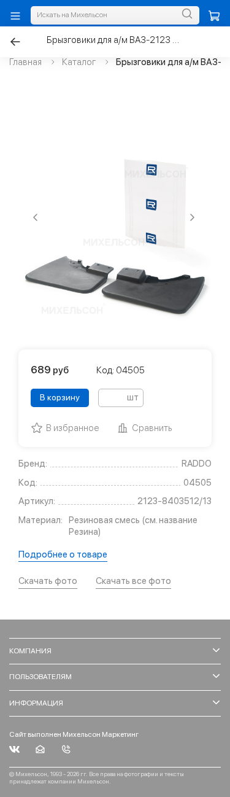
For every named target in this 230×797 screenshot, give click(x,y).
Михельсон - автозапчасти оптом (14, 749)
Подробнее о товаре (62, 554)
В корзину (60, 397)
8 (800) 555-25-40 (66, 749)
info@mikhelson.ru (40, 749)
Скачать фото (47, 580)
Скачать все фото (133, 580)
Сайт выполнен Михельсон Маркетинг (74, 734)
